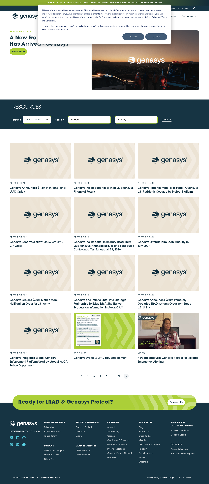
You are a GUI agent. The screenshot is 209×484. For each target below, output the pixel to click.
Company (187, 16)
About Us (111, 427)
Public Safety (50, 436)
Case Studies (145, 436)
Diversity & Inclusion (117, 444)
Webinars (143, 462)
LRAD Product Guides (149, 444)
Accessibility (113, 431)
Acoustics (80, 431)
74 (118, 376)
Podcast (143, 449)
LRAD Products (83, 454)
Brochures (144, 431)
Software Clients (51, 454)
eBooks (142, 440)
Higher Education (52, 431)
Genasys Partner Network (119, 453)
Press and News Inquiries (183, 453)
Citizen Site (49, 459)
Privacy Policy (153, 477)
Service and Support (54, 450)
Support (171, 8)
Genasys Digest (178, 435)
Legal (171, 477)
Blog (141, 427)
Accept (133, 36)
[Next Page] (126, 376)
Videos (142, 457)
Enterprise (49, 427)
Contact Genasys (179, 449)
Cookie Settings (184, 478)
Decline (156, 36)
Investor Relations (116, 449)
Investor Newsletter (180, 430)
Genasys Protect (84, 427)
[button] (187, 16)
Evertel (79, 436)
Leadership (112, 457)
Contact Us (183, 8)
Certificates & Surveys (117, 440)
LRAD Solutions (83, 450)
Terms (164, 477)
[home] (26, 16)
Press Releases (146, 453)
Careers (111, 436)
